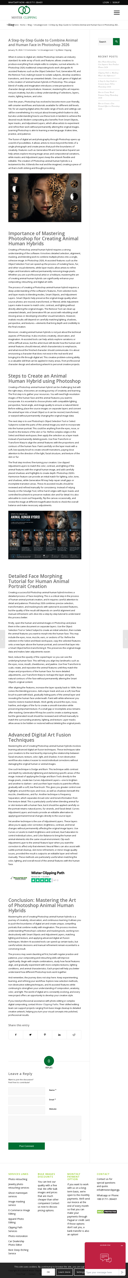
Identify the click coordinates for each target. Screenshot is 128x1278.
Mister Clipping (64, 50)
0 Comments (30, 50)
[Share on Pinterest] (45, 1034)
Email (52, 1099)
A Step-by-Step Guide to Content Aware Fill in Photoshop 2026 (107, 84)
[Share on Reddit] (74, 1034)
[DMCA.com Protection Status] (107, 1212)
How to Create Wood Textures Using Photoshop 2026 (108, 95)
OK (48, 1272)
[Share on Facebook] (15, 1034)
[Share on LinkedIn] (59, 1034)
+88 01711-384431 (107, 1199)
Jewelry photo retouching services (18, 1186)
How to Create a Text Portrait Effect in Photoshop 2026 (109, 106)
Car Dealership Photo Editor (16, 1243)
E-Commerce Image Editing (19, 1212)
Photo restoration (18, 1236)
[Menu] (115, 12)
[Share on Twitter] (30, 1034)
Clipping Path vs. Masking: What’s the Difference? (108, 74)
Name (52, 1089)
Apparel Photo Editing (16, 1220)
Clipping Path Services (15, 1229)
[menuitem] (106, 2)
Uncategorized (46, 50)
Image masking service (16, 1203)
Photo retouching (17, 1179)
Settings (81, 1272)
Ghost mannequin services (18, 1194)
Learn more (64, 1272)
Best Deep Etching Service (18, 1251)
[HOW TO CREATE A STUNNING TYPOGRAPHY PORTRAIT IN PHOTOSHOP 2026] (2, 639)
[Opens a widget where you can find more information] (105, 1259)
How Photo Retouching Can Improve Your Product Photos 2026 (108, 64)
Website (52, 1109)
